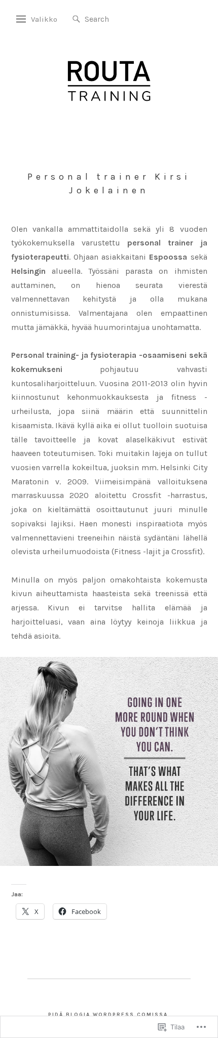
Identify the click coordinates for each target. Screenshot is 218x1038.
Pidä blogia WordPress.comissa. (109, 1015)
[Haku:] (115, 18)
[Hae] (76, 19)
